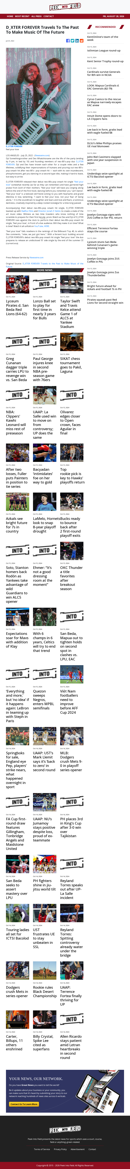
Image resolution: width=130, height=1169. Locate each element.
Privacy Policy (60, 1149)
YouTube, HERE (41, 226)
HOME (10, 16)
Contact (92, 1149)
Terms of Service (42, 1149)
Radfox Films (27, 211)
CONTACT (49, 16)
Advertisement (78, 1149)
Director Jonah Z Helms (49, 211)
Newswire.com (42, 155)
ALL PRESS (36, 16)
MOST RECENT (22, 16)
